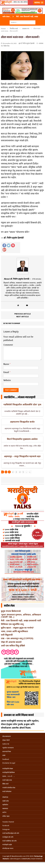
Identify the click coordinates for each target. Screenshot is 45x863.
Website (7, 380)
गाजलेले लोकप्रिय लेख (8, 788)
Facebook (5, 825)
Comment (8, 345)
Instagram (6, 829)
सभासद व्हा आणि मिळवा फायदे (19, 715)
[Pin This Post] (13, 245)
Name (6, 364)
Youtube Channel (8, 822)
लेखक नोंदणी (6, 740)
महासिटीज (5, 805)
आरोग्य (4, 812)
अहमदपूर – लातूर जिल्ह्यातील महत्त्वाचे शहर (22, 456)
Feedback (5, 759)
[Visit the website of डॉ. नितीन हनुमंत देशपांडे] (18, 305)
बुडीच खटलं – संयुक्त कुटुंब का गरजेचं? (17, 627)
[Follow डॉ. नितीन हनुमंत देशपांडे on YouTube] (27, 305)
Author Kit (5, 744)
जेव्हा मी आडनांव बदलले (11, 642)
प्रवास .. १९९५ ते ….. (8, 776)
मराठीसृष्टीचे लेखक (7, 768)
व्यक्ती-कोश (5, 801)
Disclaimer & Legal (8, 763)
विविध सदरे (5, 784)
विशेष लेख (6, 46)
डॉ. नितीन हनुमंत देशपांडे (27, 43)
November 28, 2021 (10, 43)
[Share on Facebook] (4, 245)
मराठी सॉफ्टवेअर (6, 791)
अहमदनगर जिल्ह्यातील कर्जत (22, 421)
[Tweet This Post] (9, 245)
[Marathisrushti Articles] (22, 5)
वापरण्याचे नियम (6, 751)
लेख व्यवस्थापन (6, 736)
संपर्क (3, 755)
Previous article (22, 314)
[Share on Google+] (4, 250)
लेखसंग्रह (5, 797)
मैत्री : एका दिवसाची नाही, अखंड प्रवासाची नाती (21, 620)
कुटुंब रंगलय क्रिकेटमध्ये (11, 611)
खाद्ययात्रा (5, 808)
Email (6, 372)
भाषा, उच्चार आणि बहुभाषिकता (14, 631)
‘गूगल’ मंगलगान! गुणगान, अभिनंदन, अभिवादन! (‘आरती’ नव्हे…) (21, 615)
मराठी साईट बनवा (7, 780)
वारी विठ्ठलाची (7, 634)
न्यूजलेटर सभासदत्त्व (8, 748)
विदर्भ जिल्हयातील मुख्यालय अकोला (22, 439)
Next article (22, 316)
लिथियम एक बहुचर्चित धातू (12, 624)
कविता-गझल (5, 816)
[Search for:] (22, 22)
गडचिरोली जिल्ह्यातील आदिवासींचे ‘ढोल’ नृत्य (22, 404)
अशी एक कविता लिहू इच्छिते (13, 645)
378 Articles (36, 279)
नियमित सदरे (14, 28)
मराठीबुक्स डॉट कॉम (7, 837)
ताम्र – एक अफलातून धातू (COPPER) (17, 638)
